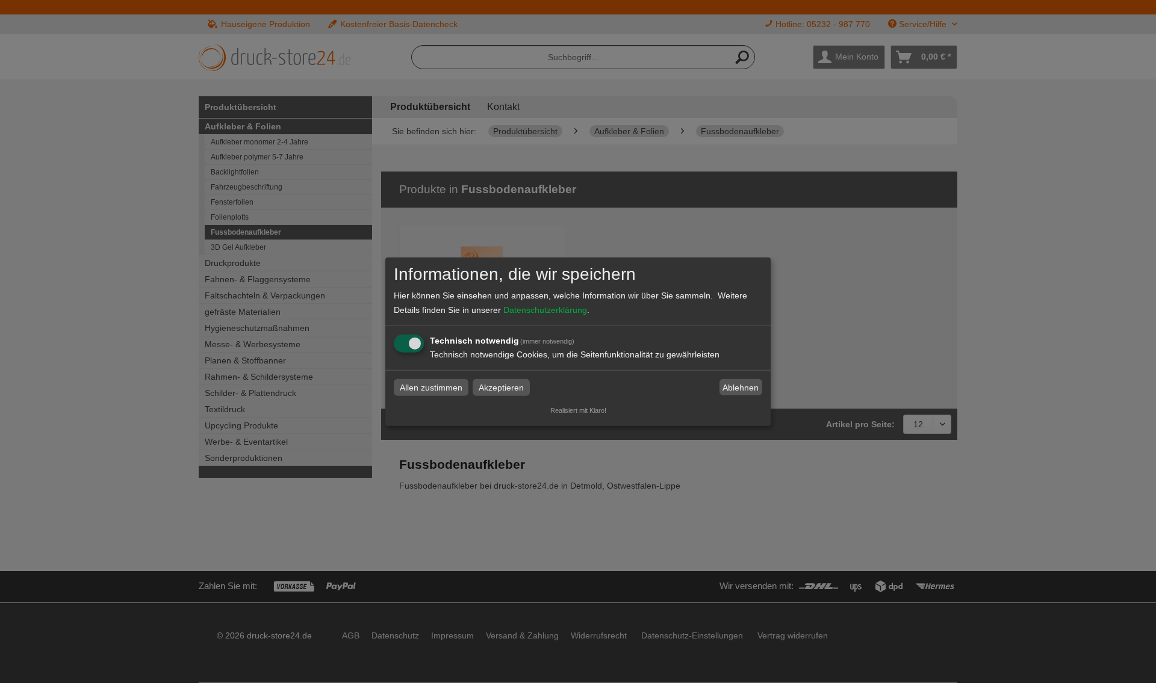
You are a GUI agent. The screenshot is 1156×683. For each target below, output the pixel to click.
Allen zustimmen (431, 387)
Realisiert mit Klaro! (578, 410)
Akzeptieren (501, 387)
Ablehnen (740, 387)
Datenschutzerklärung (545, 310)
